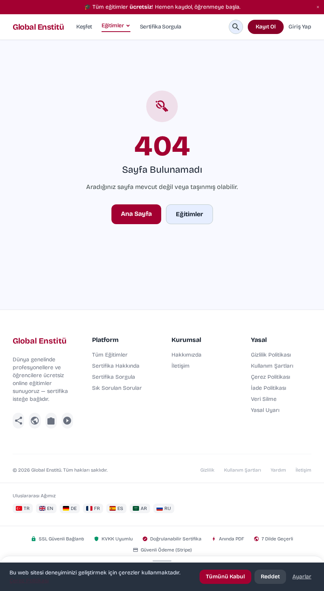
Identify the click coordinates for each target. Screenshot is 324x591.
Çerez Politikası (270, 377)
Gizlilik (207, 470)
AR (144, 508)
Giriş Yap (299, 26)
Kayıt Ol (266, 26)
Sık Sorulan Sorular (117, 388)
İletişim (180, 366)
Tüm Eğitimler (110, 354)
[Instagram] (51, 421)
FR (97, 508)
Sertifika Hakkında (115, 366)
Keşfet (84, 26)
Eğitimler (113, 25)
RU (167, 508)
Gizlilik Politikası (271, 354)
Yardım (278, 470)
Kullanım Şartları (272, 366)
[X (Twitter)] (34, 421)
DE (74, 508)
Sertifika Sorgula (160, 26)
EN (50, 508)
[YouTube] (67, 421)
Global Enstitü (38, 27)
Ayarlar (301, 576)
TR (27, 508)
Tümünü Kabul (225, 576)
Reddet (270, 576)
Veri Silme (264, 399)
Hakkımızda (186, 354)
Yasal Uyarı (265, 410)
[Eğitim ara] (236, 27)
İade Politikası (268, 388)
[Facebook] (18, 421)
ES (120, 508)
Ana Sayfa (136, 213)
